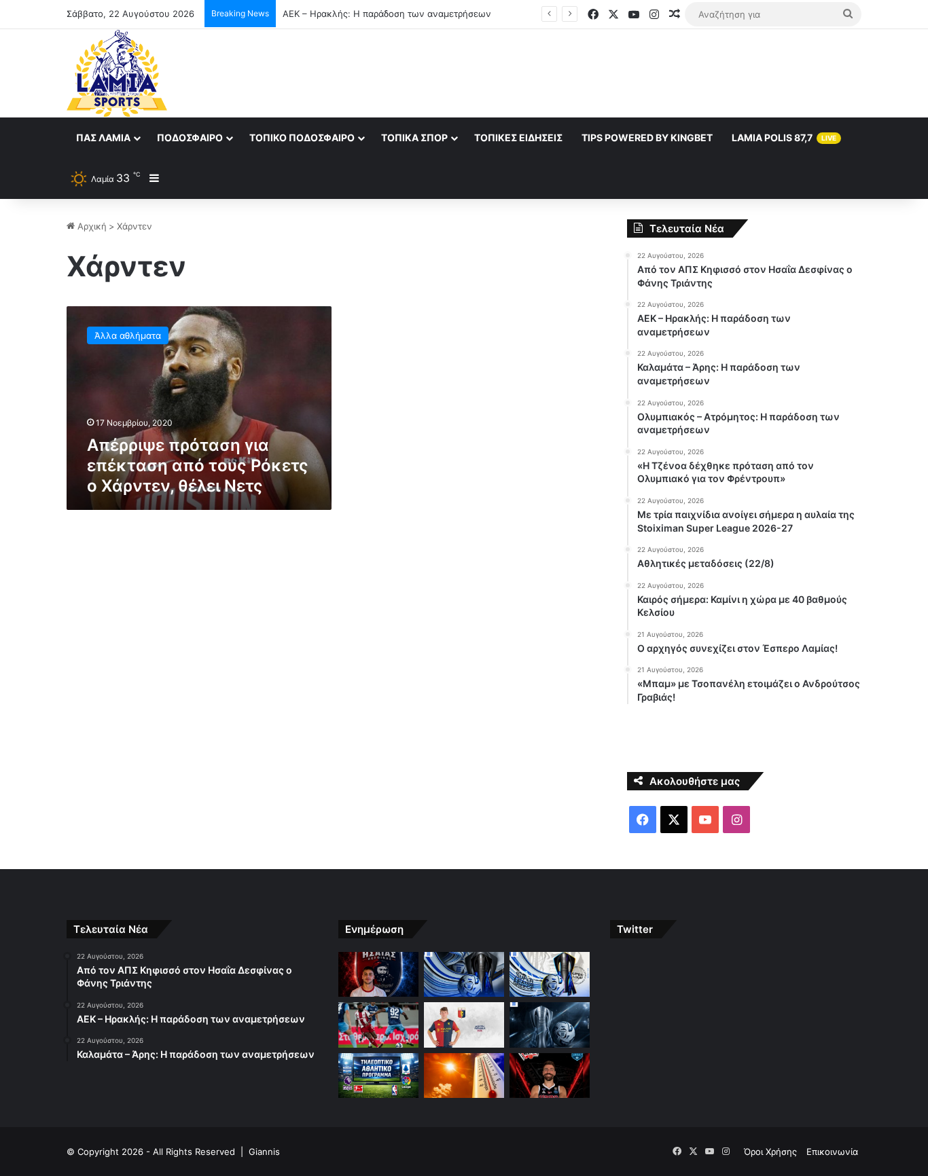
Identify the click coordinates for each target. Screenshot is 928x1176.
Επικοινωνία (832, 1151)
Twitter (635, 929)
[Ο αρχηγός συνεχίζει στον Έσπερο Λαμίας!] (550, 1076)
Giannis (264, 1151)
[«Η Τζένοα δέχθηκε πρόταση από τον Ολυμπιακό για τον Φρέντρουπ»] (464, 1025)
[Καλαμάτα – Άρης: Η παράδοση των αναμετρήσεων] (550, 974)
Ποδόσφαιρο (190, 137)
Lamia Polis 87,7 (784, 137)
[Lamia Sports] (117, 73)
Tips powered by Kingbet (647, 137)
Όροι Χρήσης (770, 1151)
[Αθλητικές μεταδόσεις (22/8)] (378, 1076)
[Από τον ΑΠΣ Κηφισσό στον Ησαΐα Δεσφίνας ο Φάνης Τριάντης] (378, 974)
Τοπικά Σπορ (414, 137)
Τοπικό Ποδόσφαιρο (302, 137)
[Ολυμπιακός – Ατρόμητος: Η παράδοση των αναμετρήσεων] (378, 1025)
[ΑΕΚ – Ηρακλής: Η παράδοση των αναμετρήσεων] (464, 974)
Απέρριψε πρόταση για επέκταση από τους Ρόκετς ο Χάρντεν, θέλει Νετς (197, 465)
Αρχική (91, 226)
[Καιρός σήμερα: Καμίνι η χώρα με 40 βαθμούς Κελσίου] (464, 1076)
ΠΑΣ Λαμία (103, 137)
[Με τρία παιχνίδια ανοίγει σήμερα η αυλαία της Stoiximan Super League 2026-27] (550, 1025)
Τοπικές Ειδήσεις (518, 137)
